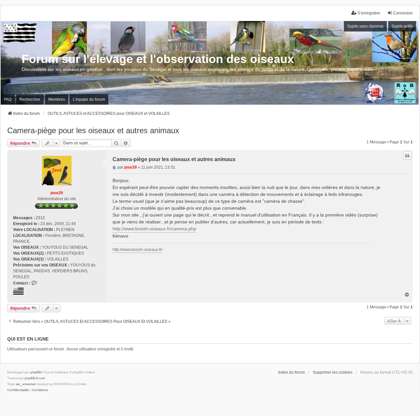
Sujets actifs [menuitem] (402, 26)
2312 (40, 218)
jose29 (57, 193)
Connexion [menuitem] (403, 13)
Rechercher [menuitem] (29, 99)
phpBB (36, 372)
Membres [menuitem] (56, 99)
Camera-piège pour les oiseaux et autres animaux (93, 130)
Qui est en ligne (28, 339)
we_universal (25, 384)
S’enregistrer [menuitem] (368, 13)
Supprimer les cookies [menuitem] (332, 372)
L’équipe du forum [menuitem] (89, 99)
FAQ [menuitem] (7, 99)
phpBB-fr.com (35, 378)
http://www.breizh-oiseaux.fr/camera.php (154, 228)
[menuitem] (18, 390)
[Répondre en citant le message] (407, 155)
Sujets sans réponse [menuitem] (365, 26)
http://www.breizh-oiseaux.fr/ (137, 249)
